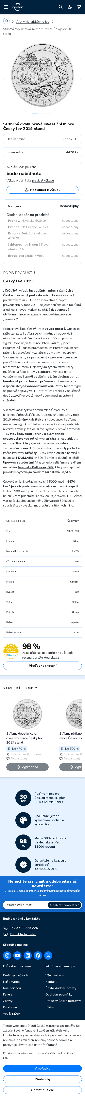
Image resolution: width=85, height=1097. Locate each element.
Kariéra (7, 994)
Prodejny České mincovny (63, 1001)
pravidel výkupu (43, 180)
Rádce (49, 1007)
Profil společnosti (15, 975)
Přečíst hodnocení (42, 666)
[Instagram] (7, 955)
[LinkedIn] (28, 955)
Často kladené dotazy (60, 988)
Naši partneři (12, 988)
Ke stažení (10, 1007)
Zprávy (7, 1001)
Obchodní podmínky (58, 994)
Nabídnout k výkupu (45, 190)
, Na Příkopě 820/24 (28, 227)
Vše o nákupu (54, 975)
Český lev (73, 520)
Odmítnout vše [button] (42, 1090)
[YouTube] (17, 955)
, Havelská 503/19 (27, 221)
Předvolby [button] (42, 1079)
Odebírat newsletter (64, 905)
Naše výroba (11, 982)
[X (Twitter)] (48, 955)
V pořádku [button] (42, 1068)
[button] (9, 79)
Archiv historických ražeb (32, 22)
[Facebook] (38, 955)
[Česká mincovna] (17, 7)
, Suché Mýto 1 (26, 256)
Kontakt (51, 982)
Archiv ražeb (11, 1013)
